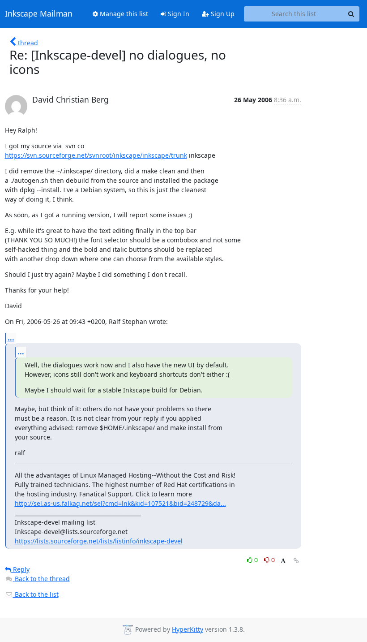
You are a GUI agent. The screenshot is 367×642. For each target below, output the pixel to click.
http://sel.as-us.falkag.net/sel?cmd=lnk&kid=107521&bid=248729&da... (120, 503)
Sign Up (222, 13)
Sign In (177, 13)
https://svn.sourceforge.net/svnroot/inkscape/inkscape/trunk (96, 155)
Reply (20, 569)
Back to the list (36, 594)
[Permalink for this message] (296, 561)
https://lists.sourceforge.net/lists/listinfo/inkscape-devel (99, 541)
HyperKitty (187, 629)
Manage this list (123, 13)
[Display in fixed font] (283, 561)
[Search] (351, 14)
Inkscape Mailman (39, 14)
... (11, 338)
